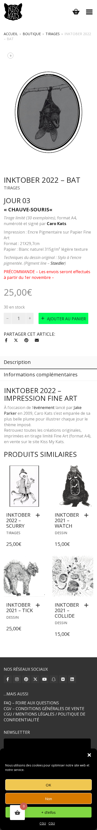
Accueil (11, 33)
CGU (43, 823)
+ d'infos (48, 812)
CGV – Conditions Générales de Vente (44, 708)
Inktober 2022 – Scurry (18, 520)
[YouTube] (44, 679)
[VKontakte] (63, 679)
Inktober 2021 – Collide (67, 610)
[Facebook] (8, 679)
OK (48, 784)
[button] (89, 754)
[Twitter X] (35, 679)
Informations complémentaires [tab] (41, 374)
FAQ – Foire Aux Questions (31, 703)
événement (44, 407)
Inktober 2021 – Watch (67, 520)
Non (48, 798)
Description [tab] (17, 362)
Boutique (32, 33)
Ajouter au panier (66, 319)
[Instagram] (17, 679)
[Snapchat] (54, 679)
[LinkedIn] (72, 679)
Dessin (61, 532)
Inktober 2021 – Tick (19, 607)
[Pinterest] (26, 679)
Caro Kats (56, 223)
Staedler (57, 263)
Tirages (53, 33)
